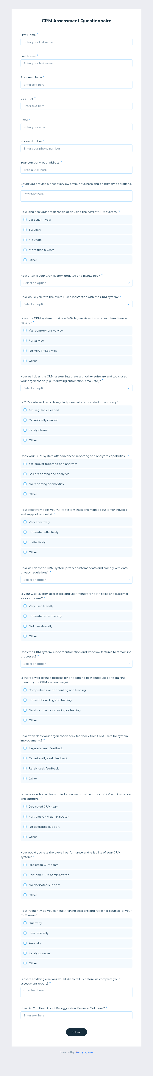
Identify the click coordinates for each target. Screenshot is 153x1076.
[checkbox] (76, 220)
